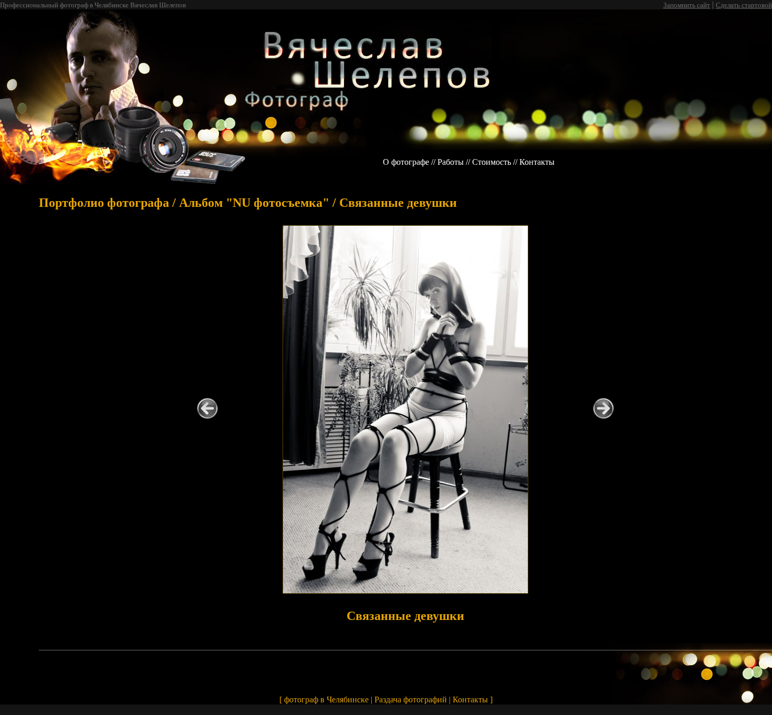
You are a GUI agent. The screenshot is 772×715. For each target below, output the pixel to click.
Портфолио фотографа (104, 202)
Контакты (537, 161)
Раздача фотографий (410, 699)
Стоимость (491, 161)
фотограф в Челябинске (326, 699)
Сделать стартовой (744, 5)
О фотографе (406, 161)
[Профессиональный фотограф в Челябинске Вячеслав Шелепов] (187, 146)
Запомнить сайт (686, 5)
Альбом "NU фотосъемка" (254, 202)
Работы (450, 161)
